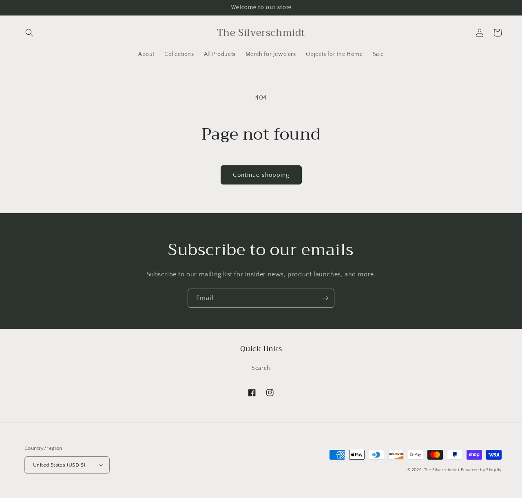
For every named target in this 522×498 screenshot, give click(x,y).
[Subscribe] (325, 298)
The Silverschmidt (442, 470)
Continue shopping (261, 174)
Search (261, 368)
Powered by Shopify (481, 470)
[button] (29, 33)
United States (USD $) (59, 465)
